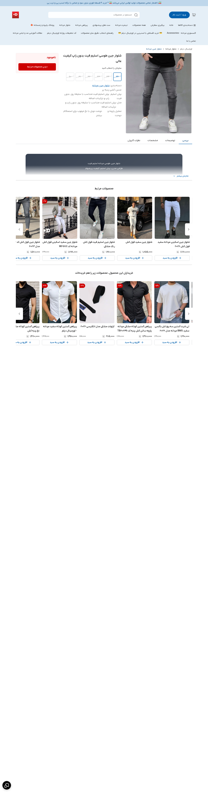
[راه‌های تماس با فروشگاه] (6, 785)
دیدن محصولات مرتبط (37, 66)
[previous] (188, 229)
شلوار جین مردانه (154, 49)
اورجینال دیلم (186, 49)
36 (117, 76)
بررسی (185, 140)
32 (89, 76)
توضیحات (170, 140)
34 (107, 76)
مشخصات (153, 140)
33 (98, 76)
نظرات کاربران (134, 140)
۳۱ (80, 76)
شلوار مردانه (170, 49)
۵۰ (70, 76)
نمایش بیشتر (183, 176)
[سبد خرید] (194, 15)
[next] (19, 229)
